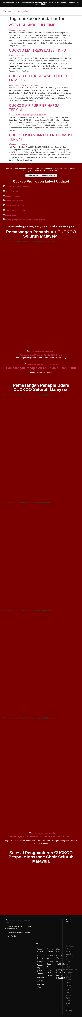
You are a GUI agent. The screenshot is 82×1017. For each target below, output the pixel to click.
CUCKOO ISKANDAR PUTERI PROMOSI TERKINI (40, 137)
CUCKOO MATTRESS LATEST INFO (37, 50)
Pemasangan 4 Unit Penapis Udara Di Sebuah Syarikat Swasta (41, 836)
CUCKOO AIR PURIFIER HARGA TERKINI (34, 107)
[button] (71, 11)
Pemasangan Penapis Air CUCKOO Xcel (41, 355)
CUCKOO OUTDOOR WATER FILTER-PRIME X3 (39, 78)
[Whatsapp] (70, 938)
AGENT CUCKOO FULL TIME (32, 25)
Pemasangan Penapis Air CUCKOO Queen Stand (41, 368)
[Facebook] (70, 929)
